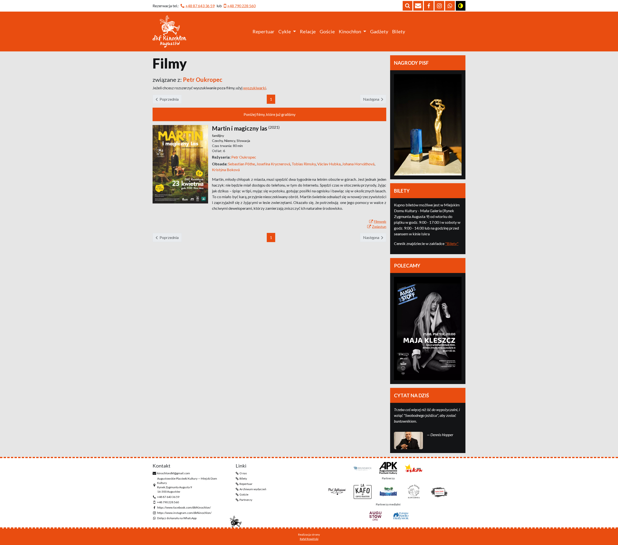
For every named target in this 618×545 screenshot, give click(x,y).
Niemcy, (230, 141)
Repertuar (263, 31)
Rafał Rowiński (309, 539)
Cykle (284, 31)
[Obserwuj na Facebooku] (429, 6)
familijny (218, 135)
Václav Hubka (329, 163)
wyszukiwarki (254, 87)
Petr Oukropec (243, 157)
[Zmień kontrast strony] (460, 6)
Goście (327, 31)
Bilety (398, 31)
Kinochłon (350, 31)
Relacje (308, 31)
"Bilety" (451, 243)
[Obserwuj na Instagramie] (439, 6)
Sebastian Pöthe (242, 163)
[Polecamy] (428, 328)
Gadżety (379, 31)
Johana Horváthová (358, 163)
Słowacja (243, 141)
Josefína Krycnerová (274, 163)
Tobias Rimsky (304, 163)
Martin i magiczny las (239, 128)
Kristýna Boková (226, 169)
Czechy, (218, 141)
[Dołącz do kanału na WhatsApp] (450, 6)
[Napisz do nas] (418, 6)
